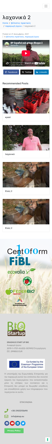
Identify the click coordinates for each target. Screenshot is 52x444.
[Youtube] (12, 423)
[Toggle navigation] (45, 6)
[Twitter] (23, 423)
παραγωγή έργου (32, 37)
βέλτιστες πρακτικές (15, 37)
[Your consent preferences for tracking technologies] (47, 439)
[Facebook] (6, 423)
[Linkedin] (17, 423)
